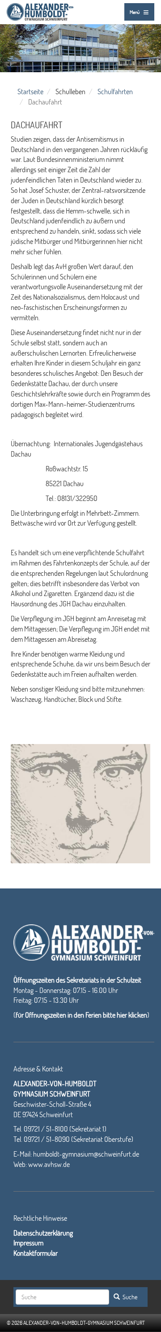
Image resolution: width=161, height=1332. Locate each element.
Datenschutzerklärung (43, 1232)
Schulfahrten (115, 91)
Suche (129, 1297)
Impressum (28, 1242)
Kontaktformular (35, 1253)
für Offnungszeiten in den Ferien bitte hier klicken (81, 1014)
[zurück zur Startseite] (40, 10)
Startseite (30, 91)
